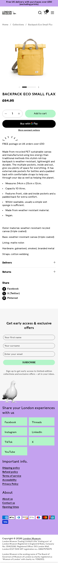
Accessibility (9, 480)
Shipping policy (11, 468)
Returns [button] (6, 272)
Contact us (8, 503)
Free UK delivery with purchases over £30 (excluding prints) (29, 3)
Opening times (10, 507)
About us (7, 499)
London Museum (32, 538)
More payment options (29, 130)
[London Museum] (9, 13)
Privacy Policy (10, 484)
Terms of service (11, 476)
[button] (40, 13)
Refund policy (10, 472)
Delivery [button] (7, 262)
